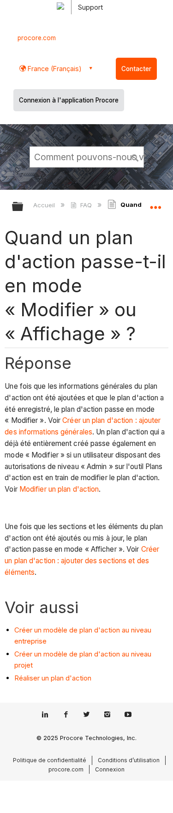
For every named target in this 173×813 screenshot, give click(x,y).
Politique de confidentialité (49, 760)
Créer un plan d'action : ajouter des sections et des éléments (82, 561)
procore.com (37, 38)
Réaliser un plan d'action (52, 678)
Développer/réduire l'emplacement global (155, 203)
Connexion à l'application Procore (69, 100)
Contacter (136, 68)
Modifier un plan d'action (59, 489)
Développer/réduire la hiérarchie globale (23, 207)
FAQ (85, 205)
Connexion (110, 769)
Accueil (45, 205)
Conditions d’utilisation (129, 760)
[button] (135, 156)
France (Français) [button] (54, 68)
